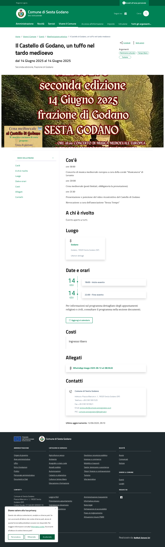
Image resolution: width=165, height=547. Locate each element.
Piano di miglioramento (93, 512)
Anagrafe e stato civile (58, 463)
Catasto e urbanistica (57, 475)
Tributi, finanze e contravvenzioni (97, 471)
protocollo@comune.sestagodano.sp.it (95, 407)
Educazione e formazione (59, 483)
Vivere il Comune (67, 24)
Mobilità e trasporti (91, 463)
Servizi (51, 24)
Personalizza (16, 537)
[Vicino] (55, 508)
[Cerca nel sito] (146, 13)
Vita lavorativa (90, 479)
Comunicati (123, 459)
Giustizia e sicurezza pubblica (95, 455)
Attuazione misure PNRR (94, 516)
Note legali (88, 504)
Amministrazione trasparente (96, 496)
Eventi (121, 479)
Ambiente (53, 459)
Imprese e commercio (92, 459)
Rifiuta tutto (32, 537)
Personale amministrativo (24, 475)
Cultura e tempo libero (58, 479)
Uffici (16, 463)
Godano (74, 244)
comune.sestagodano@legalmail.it (93, 411)
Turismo (87, 475)
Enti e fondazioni (20, 467)
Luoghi (121, 483)
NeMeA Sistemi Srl (142, 537)
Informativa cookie (37, 526)
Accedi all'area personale (135, 2)
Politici (16, 471)
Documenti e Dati (21, 479)
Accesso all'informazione (92, 24)
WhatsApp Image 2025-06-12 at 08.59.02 (93, 368)
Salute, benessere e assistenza (96, 467)
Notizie (122, 463)
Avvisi (121, 455)
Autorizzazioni (55, 471)
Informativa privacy (91, 500)
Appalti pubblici (55, 467)
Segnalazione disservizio (59, 504)
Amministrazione (24, 24)
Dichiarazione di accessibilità (95, 508)
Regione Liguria (21, 3)
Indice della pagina (25, 158)
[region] (31, 524)
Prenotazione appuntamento (60, 500)
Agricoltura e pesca (56, 455)
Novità (40, 24)
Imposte (111, 24)
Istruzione (122, 24)
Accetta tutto (47, 537)
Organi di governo (21, 455)
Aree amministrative (22, 459)
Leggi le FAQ (54, 496)
